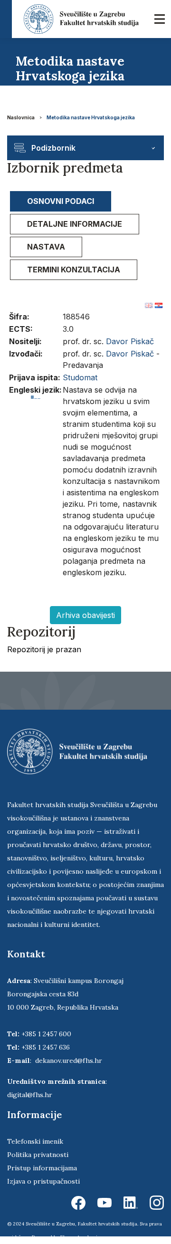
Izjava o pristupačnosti (43, 1181)
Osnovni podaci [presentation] (60, 201)
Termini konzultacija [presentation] (73, 269)
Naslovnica (21, 117)
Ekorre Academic (80, 1237)
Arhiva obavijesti (85, 615)
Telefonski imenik (35, 1141)
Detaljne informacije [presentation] (74, 224)
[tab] (60, 201)
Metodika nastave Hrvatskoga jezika (91, 117)
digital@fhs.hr (29, 1094)
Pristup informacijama (42, 1168)
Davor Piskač (130, 341)
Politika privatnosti (37, 1154)
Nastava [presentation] (46, 246)
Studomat (80, 377)
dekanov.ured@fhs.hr (68, 1060)
